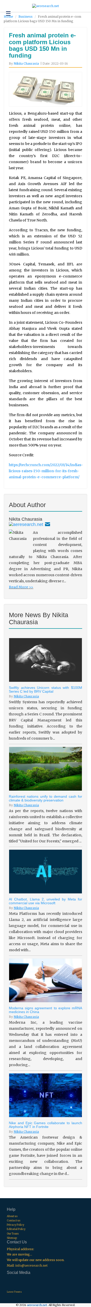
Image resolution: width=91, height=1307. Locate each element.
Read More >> (21, 587)
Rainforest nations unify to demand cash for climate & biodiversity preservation (45, 798)
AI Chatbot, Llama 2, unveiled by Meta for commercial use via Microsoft (45, 901)
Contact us (13, 1220)
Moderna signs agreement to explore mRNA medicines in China (45, 1010)
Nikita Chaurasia (26, 63)
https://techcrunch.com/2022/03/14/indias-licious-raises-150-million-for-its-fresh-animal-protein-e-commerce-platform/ (46, 471)
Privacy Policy (15, 1224)
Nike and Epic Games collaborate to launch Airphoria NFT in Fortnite (45, 1125)
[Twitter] (26, 524)
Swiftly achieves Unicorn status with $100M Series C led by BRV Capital (45, 689)
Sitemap (12, 1238)
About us (12, 1216)
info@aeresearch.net (31, 1265)
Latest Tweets (14, 1292)
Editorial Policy (16, 1229)
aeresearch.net (37, 1305)
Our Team (13, 1233)
